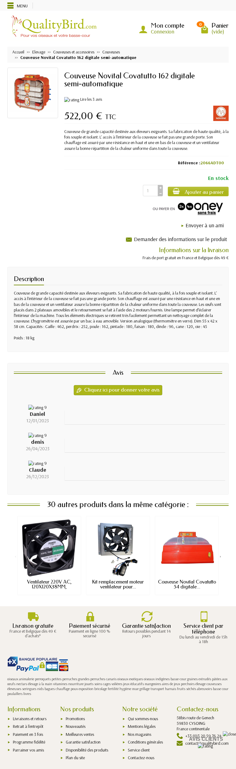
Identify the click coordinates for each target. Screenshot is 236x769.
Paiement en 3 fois (28, 734)
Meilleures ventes (80, 734)
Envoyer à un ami (205, 225)
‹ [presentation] (15, 556)
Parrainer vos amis (28, 750)
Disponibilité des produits (87, 750)
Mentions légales (141, 726)
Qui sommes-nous (143, 718)
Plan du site (75, 757)
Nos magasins (139, 734)
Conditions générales (145, 742)
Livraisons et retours (29, 718)
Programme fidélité (29, 742)
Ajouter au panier (204, 192)
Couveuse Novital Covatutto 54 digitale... (187, 584)
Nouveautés (75, 726)
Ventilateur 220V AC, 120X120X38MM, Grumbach (49, 587)
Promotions (75, 718)
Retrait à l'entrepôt (28, 726)
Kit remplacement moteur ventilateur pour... (118, 584)
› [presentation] (220, 556)
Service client (139, 750)
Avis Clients (206, 739)
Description (29, 279)
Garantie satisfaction (83, 742)
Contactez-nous (141, 757)
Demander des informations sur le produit (180, 239)
